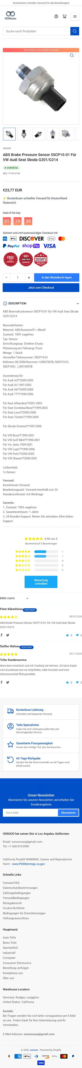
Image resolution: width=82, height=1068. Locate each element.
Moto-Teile (10, 942)
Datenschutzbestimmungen (20, 888)
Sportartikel (10, 947)
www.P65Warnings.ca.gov (28, 864)
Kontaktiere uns (13, 973)
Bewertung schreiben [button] (41, 581)
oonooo (7, 148)
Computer (9, 958)
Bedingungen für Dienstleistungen (24, 913)
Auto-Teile (9, 937)
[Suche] (75, 31)
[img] (8, 617)
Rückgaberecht (12, 903)
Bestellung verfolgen (16, 968)
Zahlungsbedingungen (17, 893)
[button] (23, 551)
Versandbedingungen (16, 898)
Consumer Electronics (17, 963)
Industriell (9, 953)
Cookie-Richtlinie (14, 908)
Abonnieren (68, 812)
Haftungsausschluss (16, 918)
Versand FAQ (11, 883)
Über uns (8, 978)
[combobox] (41, 31)
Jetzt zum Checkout (41, 284)
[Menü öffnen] (75, 16)
